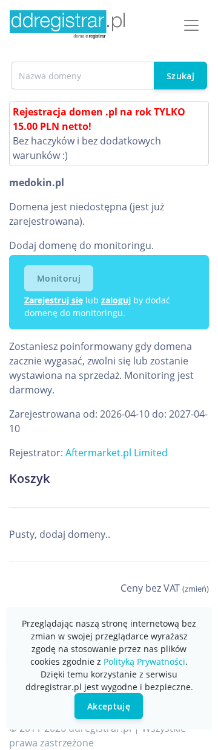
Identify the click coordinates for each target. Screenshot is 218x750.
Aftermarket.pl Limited (116, 452)
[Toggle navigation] (191, 25)
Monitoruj (59, 278)
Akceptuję (108, 706)
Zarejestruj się (53, 300)
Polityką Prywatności (144, 661)
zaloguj (116, 300)
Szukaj (180, 76)
